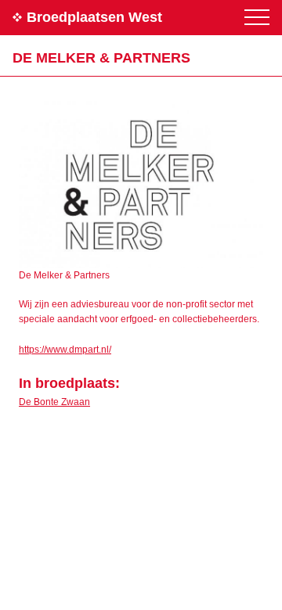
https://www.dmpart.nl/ (65, 349)
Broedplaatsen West (94, 17)
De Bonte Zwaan (54, 401)
